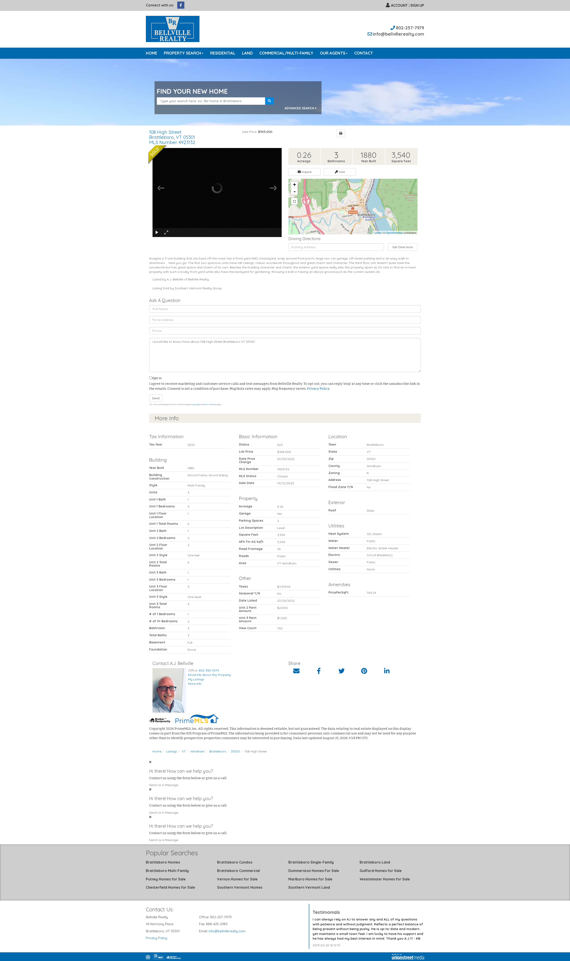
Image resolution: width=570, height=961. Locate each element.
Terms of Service (210, 404)
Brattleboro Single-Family (311, 862)
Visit (341, 172)
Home (157, 751)
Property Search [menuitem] (182, 53)
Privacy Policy (318, 389)
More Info (195, 684)
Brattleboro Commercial (238, 870)
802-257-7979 (410, 27)
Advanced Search (299, 108)
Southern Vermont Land (309, 887)
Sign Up (417, 5)
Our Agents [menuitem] (332, 53)
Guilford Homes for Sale (381, 870)
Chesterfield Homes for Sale (170, 887)
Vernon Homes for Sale (237, 879)
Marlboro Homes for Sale (310, 879)
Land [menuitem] (247, 53)
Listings (171, 751)
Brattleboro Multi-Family (167, 870)
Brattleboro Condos (234, 862)
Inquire (306, 172)
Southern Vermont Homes (239, 887)
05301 (235, 751)
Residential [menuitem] (222, 53)
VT (184, 751)
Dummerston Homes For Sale (313, 870)
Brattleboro (217, 751)
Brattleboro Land (375, 862)
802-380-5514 (209, 670)
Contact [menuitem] (363, 53)
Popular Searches (172, 853)
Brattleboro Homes (163, 862)
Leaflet (377, 232)
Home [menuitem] (151, 53)
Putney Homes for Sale (166, 879)
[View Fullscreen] (294, 201)
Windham (197, 751)
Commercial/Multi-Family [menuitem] (286, 53)
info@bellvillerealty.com (398, 34)
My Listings (196, 679)
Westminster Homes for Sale (385, 879)
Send (155, 398)
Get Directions (402, 247)
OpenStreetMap (394, 232)
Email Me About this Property (209, 675)
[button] (269, 100)
